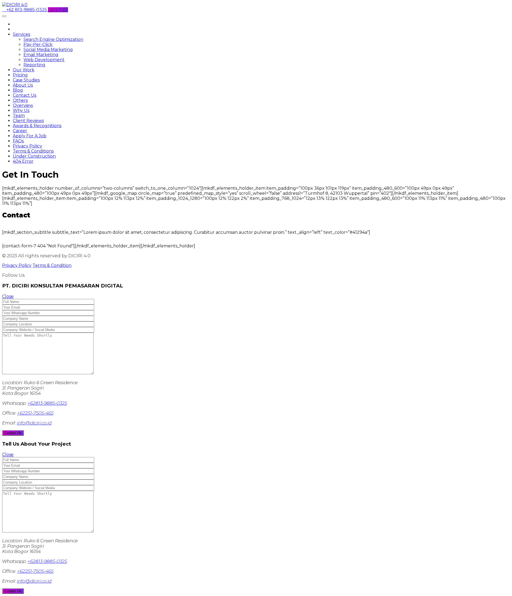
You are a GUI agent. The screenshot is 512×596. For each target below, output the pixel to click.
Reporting (34, 64)
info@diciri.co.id (34, 423)
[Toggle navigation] (4, 16)
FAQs (18, 140)
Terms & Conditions (33, 151)
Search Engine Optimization (53, 39)
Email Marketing (40, 54)
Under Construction (34, 156)
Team (19, 115)
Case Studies (26, 80)
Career (20, 130)
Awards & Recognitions (37, 125)
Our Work (23, 69)
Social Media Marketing (48, 49)
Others (20, 100)
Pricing (20, 74)
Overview (23, 105)
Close (8, 296)
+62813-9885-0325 (47, 403)
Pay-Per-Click (38, 44)
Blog (18, 90)
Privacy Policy (27, 146)
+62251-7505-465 (35, 413)
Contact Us (24, 95)
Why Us (21, 110)
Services (21, 34)
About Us (23, 85)
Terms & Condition (52, 265)
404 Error (23, 161)
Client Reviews (28, 120)
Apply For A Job (29, 135)
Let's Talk (58, 9)
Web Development (44, 59)
